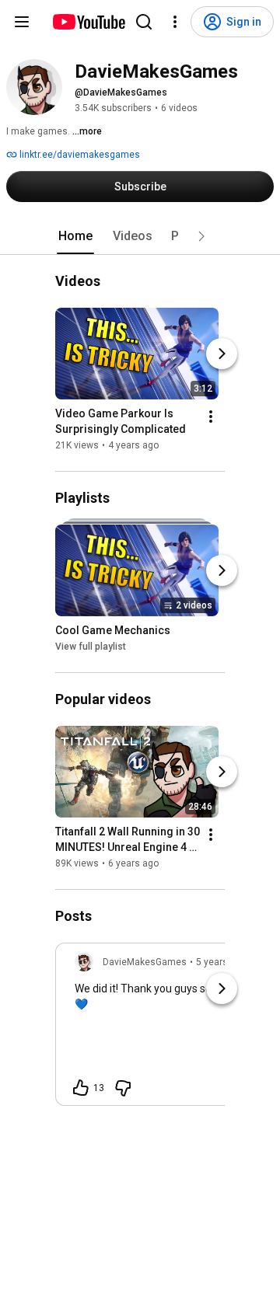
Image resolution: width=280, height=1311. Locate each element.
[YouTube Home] (88, 22)
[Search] (144, 21)
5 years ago (221, 962)
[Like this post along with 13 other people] (80, 1088)
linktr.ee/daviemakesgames (78, 154)
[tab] (75, 236)
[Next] (221, 353)
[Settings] (175, 21)
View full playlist (90, 646)
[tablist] (140, 236)
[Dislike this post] (122, 1088)
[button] (201, 236)
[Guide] (21, 21)
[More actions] (210, 416)
